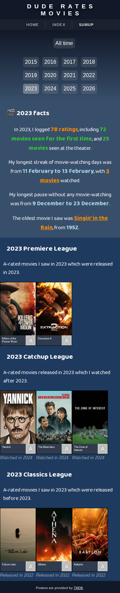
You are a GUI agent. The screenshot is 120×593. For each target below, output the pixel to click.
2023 (31, 88)
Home (32, 25)
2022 (89, 75)
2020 (50, 75)
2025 (70, 88)
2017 (70, 62)
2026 (89, 88)
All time (64, 43)
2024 (50, 88)
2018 (89, 62)
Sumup (86, 25)
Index (58, 25)
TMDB (78, 588)
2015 (31, 62)
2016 (50, 62)
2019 (31, 75)
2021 (70, 75)
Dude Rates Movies (61, 10)
